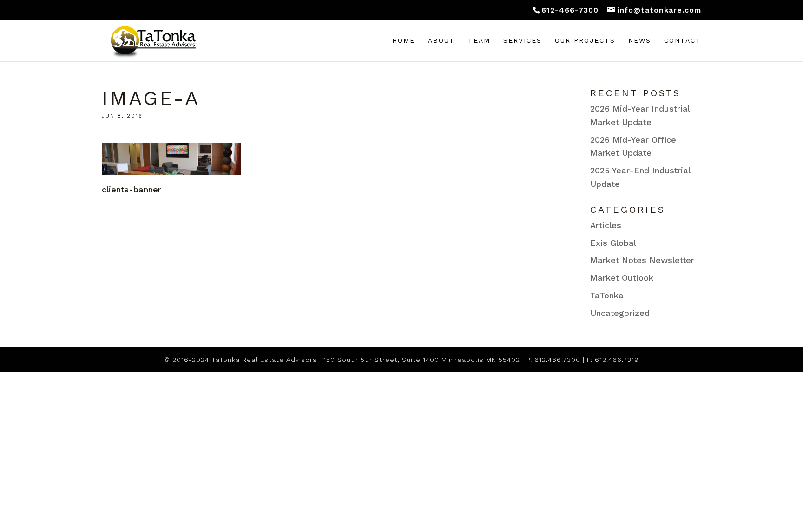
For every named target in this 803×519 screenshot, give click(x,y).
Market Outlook (621, 277)
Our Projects (585, 40)
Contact (682, 40)
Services (522, 40)
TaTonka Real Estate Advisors (264, 359)
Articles (605, 225)
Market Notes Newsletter (642, 260)
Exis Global (613, 243)
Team (479, 40)
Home (403, 40)
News (639, 40)
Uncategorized (620, 313)
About (441, 40)
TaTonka (607, 295)
